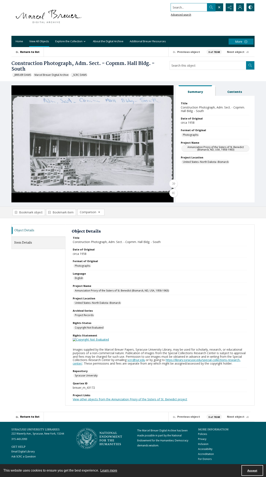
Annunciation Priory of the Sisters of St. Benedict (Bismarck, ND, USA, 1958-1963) (215, 148)
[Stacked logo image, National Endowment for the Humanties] (99, 438)
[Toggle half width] (173, 193)
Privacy (202, 439)
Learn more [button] (108, 470)
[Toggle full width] (173, 183)
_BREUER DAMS (22, 75)
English (79, 278)
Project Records (84, 315)
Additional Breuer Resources (148, 41)
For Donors (205, 459)
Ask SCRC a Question (23, 456)
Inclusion (203, 444)
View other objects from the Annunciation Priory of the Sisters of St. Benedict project (130, 399)
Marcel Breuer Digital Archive (51, 75)
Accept (252, 470)
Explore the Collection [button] (69, 41)
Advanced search (181, 14)
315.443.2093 (19, 439)
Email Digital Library (23, 451)
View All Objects (39, 41)
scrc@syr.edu (136, 360)
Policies (202, 434)
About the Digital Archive (108, 41)
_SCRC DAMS (79, 75)
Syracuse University (86, 375)
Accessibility (205, 449)
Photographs (190, 135)
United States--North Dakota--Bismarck (206, 162)
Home (19, 41)
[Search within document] (250, 65)
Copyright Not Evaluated (89, 327)
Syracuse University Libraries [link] (35, 429)
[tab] (195, 90)
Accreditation (206, 454)
